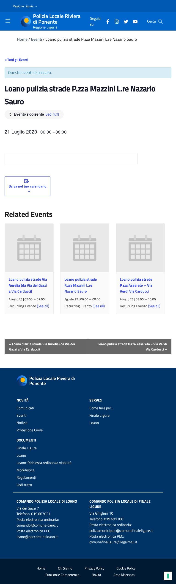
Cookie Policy (126, 568)
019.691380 (113, 519)
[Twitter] (124, 21)
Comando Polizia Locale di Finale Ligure (120, 504)
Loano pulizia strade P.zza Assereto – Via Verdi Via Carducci (136, 285)
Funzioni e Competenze (62, 574)
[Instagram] (115, 21)
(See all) (43, 306)
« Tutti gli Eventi (16, 59)
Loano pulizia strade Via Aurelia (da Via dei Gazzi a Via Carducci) (28, 285)
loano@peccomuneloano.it (37, 536)
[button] (25, 6)
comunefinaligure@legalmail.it (113, 542)
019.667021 (40, 513)
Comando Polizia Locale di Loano (46, 501)
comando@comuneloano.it (37, 525)
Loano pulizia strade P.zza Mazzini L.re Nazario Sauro (80, 285)
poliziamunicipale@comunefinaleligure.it (121, 530)
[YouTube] (133, 21)
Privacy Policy (94, 568)
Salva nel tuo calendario (28, 186)
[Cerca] (160, 21)
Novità (96, 574)
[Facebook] (105, 21)
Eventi (36, 39)
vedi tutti (52, 114)
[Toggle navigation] (8, 21)
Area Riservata (124, 574)
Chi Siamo (65, 568)
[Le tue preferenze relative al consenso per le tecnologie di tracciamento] (168, 576)
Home (22, 39)
